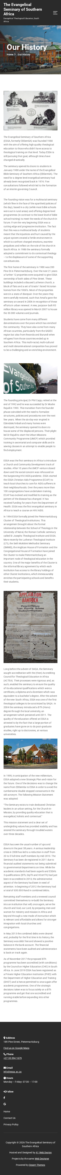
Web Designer (42, 1158)
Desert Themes (37, 1165)
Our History (24, 54)
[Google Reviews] (5, 1104)
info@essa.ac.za (13, 1071)
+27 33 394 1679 (13, 1058)
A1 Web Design (44, 1152)
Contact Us (9, 1118)
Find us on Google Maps (16, 1048)
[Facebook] (4, 1097)
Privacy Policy (11, 1124)
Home (10, 54)
